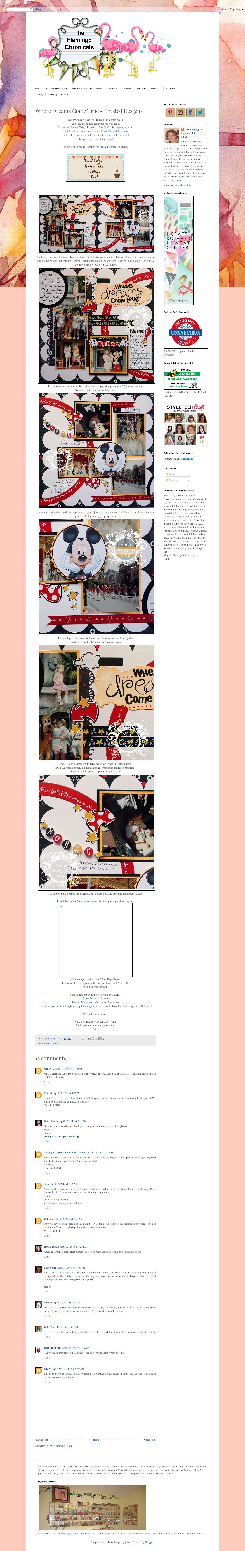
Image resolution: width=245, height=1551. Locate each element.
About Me (170, 88)
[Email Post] (83, 1038)
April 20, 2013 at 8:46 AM (75, 1347)
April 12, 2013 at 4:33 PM (66, 1093)
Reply (47, 1082)
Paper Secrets (90, 901)
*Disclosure (156, 88)
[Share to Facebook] (100, 1038)
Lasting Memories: (82, 1002)
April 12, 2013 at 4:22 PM (68, 1068)
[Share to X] (96, 1038)
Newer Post (42, 1439)
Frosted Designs (109, 146)
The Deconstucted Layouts (56, 88)
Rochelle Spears (52, 1348)
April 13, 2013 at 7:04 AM (63, 1184)
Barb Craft (50, 1268)
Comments (174, 480)
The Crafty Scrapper (110, 127)
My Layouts (112, 88)
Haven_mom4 (51, 1247)
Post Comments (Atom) (61, 1445)
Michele (48, 1302)
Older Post (149, 1439)
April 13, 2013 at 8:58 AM (69, 1219)
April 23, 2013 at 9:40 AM (70, 1368)
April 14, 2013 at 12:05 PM (67, 1302)
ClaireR (48, 1093)
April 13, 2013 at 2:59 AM (72, 1121)
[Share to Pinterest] (103, 1038)
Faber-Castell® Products (114, 131)
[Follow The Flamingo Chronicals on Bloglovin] (179, 460)
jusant (128, 1542)
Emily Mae (50, 1369)
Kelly (47, 1327)
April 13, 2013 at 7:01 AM (99, 1152)
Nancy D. (49, 1069)
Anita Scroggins (193, 129)
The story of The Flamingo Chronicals (51, 94)
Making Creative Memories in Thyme (64, 1152)
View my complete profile (177, 185)
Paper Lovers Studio (51, 1006)
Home (37, 88)
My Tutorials (127, 88)
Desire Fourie (51, 1121)
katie (46, 1184)
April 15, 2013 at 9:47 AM (64, 1327)
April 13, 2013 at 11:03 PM (71, 1267)
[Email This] (89, 1038)
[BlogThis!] (93, 1038)
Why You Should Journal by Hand (87, 88)
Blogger (149, 1542)
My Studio (141, 88)
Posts (171, 474)
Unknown (49, 1219)
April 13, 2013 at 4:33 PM (73, 1246)
